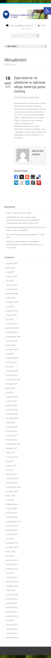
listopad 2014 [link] (12, 607)
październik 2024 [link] (13, 337)
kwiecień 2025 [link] (12, 311)
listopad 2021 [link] (12, 440)
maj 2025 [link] (10, 306)
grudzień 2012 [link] (12, 629)
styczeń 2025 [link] (11, 324)
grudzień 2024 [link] (12, 328)
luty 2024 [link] (10, 367)
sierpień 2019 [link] (11, 530)
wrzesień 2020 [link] (12, 491)
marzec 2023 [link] (11, 401)
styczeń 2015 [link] (11, 603)
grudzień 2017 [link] (12, 560)
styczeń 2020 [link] (11, 513)
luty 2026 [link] (10, 281)
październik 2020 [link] (13, 487)
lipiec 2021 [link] (10, 453)
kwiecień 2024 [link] (12, 358)
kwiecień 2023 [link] (12, 397)
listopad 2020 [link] (12, 483)
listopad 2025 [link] (12, 289)
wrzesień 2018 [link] (12, 547)
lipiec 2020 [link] (10, 496)
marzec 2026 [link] (11, 276)
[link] (47, 11)
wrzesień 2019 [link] (12, 526)
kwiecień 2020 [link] (12, 504)
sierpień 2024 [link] (11, 341)
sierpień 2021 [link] (11, 448)
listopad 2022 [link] (12, 414)
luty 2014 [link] (10, 620)
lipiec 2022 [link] (10, 422)
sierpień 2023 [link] (11, 384)
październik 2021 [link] (13, 444)
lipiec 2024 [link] (10, 345)
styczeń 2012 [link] (11, 633)
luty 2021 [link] (10, 470)
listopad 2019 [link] (12, 517)
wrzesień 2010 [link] (12, 637)
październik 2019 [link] (13, 521)
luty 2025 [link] (10, 319)
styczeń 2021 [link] (11, 474)
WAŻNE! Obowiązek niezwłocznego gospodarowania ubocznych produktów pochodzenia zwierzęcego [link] (23, 220)
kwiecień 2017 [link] (12, 569)
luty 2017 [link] (10, 573)
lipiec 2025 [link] (10, 298)
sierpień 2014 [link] (11, 612)
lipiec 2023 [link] (10, 388)
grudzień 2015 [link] (12, 599)
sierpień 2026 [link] (11, 263)
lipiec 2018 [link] (10, 552)
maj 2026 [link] (10, 272)
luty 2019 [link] (10, 539)
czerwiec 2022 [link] (12, 427)
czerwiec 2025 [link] (12, 302)
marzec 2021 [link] (11, 466)
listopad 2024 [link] (12, 332)
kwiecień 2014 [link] (12, 616)
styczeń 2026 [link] (11, 285)
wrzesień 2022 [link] (12, 418)
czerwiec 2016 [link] (12, 595)
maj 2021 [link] (10, 461)
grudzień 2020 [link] (12, 478)
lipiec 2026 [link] (10, 268)
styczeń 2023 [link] (11, 405)
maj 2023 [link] (10, 392)
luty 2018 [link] (10, 556)
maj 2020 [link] (10, 500)
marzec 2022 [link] (11, 431)
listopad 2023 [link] (12, 375)
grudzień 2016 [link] (12, 582)
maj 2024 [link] (10, 354)
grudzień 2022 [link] (12, 410)
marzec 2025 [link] (11, 315)
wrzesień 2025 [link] (12, 293)
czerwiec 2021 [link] (12, 457)
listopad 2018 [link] (12, 543)
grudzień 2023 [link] (12, 371)
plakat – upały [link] (12, 213)
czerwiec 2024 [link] (12, 349)
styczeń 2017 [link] (11, 577)
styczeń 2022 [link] (11, 435)
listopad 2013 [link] (12, 625)
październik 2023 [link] (13, 380)
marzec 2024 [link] (11, 362)
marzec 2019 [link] (11, 534)
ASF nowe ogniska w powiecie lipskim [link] (22, 234)
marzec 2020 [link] (11, 508)
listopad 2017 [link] (12, 564)
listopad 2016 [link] (12, 586)
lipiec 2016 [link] (10, 590)
